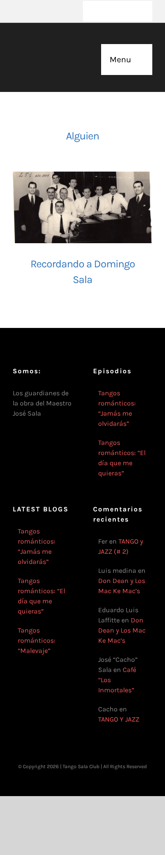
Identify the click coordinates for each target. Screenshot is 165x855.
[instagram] (42, 3)
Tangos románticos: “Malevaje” (36, 640)
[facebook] (15, 3)
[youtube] (55, 3)
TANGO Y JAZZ (118, 719)
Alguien (82, 136)
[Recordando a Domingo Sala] (82, 207)
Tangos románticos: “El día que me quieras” (122, 458)
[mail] (15, 18)
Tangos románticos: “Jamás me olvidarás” (117, 408)
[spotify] (69, 3)
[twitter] (28, 3)
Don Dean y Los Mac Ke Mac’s (122, 630)
